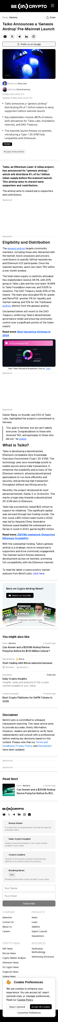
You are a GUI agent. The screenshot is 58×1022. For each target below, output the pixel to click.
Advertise (7, 917)
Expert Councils (39, 931)
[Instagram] (33, 36)
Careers (6, 931)
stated (22, 439)
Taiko (47, 368)
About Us (7, 926)
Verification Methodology (38, 950)
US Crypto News (10, 967)
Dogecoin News (10, 971)
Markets (13, 17)
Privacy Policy (23, 746)
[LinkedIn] (26, 36)
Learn (34, 922)
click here (38, 573)
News (5, 17)
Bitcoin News (9, 953)
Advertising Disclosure (43, 956)
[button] (29, 826)
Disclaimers (45, 746)
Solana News (9, 976)
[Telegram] (19, 36)
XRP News (7, 948)
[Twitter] (12, 36)
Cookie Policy (25, 999)
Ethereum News (10, 962)
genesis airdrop (16, 248)
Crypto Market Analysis (14, 957)
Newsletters (38, 935)
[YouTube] (5, 36)
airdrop (6, 305)
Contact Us (8, 922)
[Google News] (29, 814)
